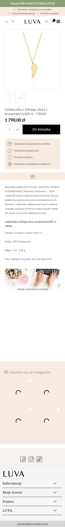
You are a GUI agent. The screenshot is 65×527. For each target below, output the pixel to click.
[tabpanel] (32, 266)
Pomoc (7, 21)
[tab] (32, 176)
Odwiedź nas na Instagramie (29, 372)
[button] (58, 21)
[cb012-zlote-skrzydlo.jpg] (10, 97)
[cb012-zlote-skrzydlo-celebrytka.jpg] (20, 97)
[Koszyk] (52, 21)
